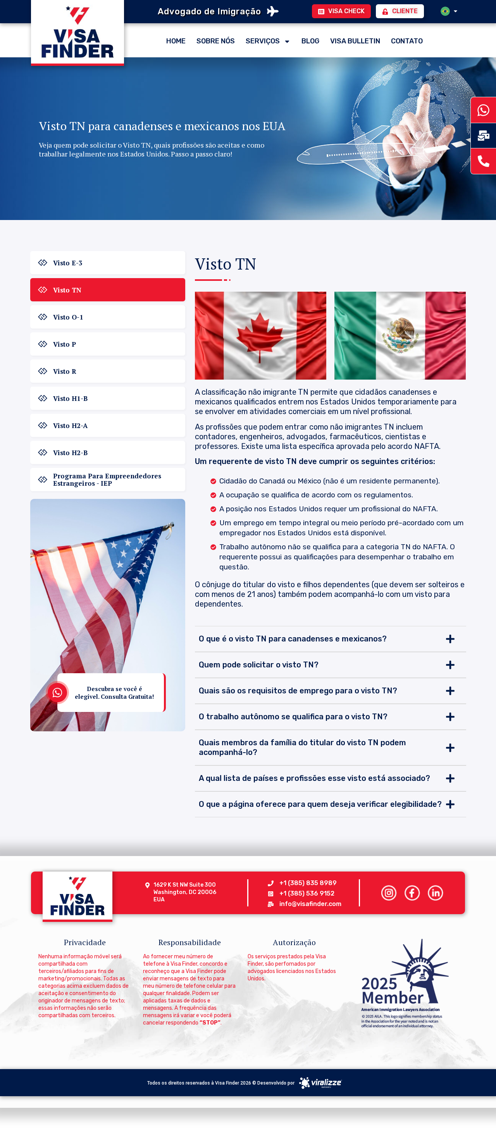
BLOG (310, 41)
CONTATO (407, 41)
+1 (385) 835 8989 (308, 883)
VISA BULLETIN (355, 41)
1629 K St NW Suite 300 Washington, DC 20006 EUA (185, 892)
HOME (176, 41)
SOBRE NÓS (215, 41)
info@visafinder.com (310, 904)
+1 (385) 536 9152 (306, 893)
